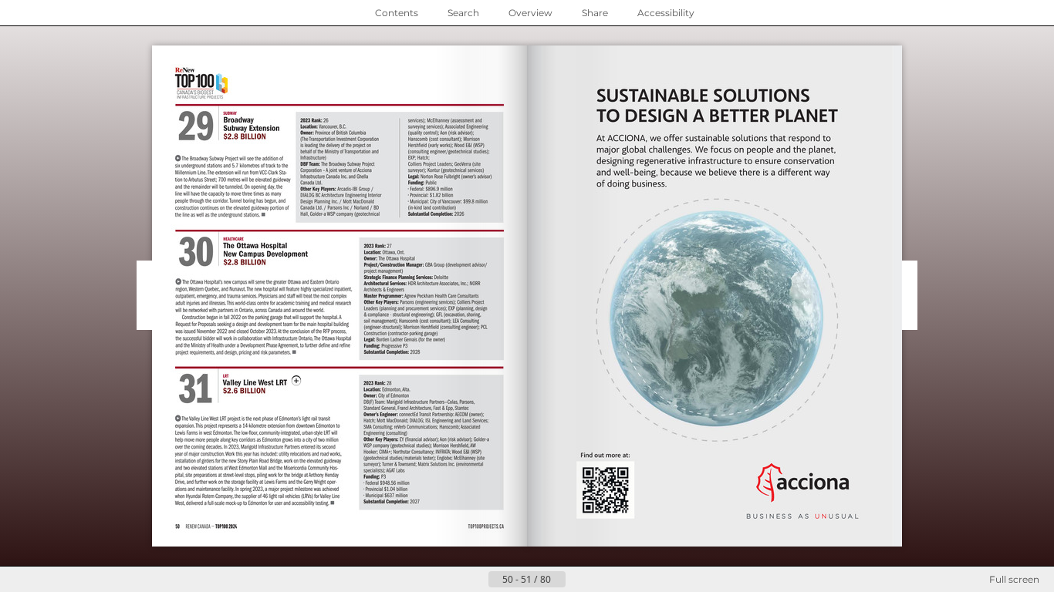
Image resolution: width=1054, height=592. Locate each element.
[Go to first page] (451, 579)
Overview (530, 12)
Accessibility (665, 12)
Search (463, 12)
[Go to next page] (578, 579)
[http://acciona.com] (605, 484)
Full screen (1014, 579)
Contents (396, 12)
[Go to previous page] (476, 579)
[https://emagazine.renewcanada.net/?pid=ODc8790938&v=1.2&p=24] (255, 381)
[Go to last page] (602, 579)
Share (595, 12)
